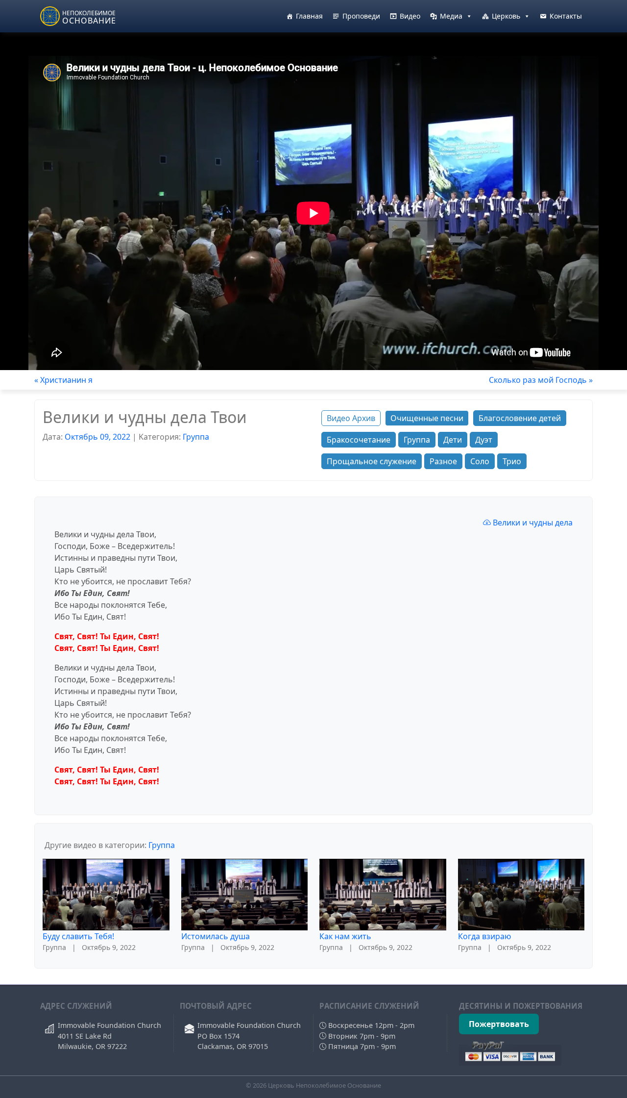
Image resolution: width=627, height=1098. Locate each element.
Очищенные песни (426, 418)
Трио (512, 461)
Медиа (451, 16)
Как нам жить (345, 936)
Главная (309, 16)
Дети (452, 439)
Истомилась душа (215, 936)
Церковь (506, 16)
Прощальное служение (371, 461)
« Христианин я (63, 379)
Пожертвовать (499, 1024)
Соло (479, 461)
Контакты (566, 16)
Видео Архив (351, 418)
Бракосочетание (358, 439)
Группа (196, 436)
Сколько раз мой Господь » (541, 379)
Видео (410, 16)
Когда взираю (484, 936)
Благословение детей (520, 418)
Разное (443, 461)
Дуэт (483, 439)
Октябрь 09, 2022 (97, 436)
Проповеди (361, 16)
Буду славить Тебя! (78, 936)
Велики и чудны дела (532, 522)
